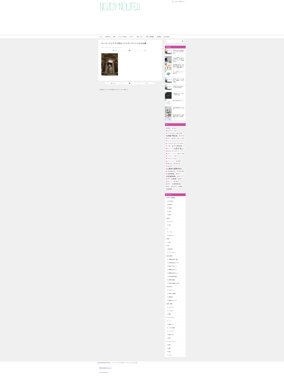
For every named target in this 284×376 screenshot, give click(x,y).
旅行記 (168, 218)
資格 (168, 238)
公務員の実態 (177, 163)
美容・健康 (169, 303)
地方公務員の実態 (172, 276)
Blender (175, 128)
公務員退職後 (170, 173)
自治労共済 (175, 186)
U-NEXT (168, 138)
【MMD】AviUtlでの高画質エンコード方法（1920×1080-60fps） (178, 52)
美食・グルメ (140, 36)
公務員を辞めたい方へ (173, 262)
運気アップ (171, 324)
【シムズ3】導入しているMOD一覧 (178, 72)
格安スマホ (171, 334)
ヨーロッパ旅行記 (122, 36)
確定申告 (170, 249)
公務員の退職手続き (174, 169)
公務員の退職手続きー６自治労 (178, 108)
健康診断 (179, 161)
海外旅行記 (177, 184)
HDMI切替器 (180, 133)
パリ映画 (168, 145)
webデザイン (171, 235)
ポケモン (132, 36)
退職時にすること (172, 269)
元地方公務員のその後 (173, 283)
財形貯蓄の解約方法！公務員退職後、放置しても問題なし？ (178, 116)
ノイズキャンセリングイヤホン (175, 143)
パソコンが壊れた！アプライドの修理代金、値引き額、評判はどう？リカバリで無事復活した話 (178, 59)
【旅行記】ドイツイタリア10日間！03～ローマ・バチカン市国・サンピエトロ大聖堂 (115, 89)
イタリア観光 (181, 138)
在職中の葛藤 (171, 279)
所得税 (168, 178)
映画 (169, 344)
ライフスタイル (170, 317)
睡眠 (169, 314)
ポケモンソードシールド (171, 153)
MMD (169, 214)
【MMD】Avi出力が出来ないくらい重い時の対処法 (178, 87)
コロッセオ (169, 140)
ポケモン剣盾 (181, 153)
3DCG (168, 128)
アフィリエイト (172, 252)
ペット (170, 320)
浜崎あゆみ (177, 181)
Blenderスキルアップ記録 (171, 130)
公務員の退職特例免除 (171, 171)
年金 (179, 176)
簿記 (114, 36)
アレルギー (171, 310)
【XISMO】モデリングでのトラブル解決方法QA (178, 94)
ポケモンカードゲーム (173, 151)
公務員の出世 (169, 163)
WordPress (107, 36)
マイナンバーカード (172, 158)
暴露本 (180, 178)
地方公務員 (166, 36)
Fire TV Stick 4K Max (171, 133)
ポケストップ (169, 148)
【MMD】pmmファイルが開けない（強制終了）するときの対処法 (178, 80)
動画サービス (179, 173)
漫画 (169, 348)
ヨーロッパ (171, 221)
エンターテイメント (171, 341)
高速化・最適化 (172, 293)
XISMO (174, 138)
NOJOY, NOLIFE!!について (178, 100)
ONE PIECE (172, 136)
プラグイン (171, 290)
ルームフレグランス (170, 161)
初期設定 (170, 297)
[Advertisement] (142, 24)
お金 (168, 245)
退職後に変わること (173, 273)
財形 (181, 186)
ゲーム (170, 355)
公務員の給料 (169, 166)
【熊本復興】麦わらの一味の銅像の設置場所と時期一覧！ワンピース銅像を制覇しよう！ (178, 66)
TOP (104, 362)
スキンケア (171, 307)
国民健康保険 (171, 176)
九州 (169, 225)
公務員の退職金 (181, 171)
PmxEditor (182, 135)
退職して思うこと (172, 266)
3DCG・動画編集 (150, 36)
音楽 (169, 351)
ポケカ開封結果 (178, 146)
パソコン (170, 232)
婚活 (169, 338)
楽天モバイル (169, 181)
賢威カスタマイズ (172, 300)
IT (167, 228)
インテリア (171, 331)
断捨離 (174, 178)
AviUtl (169, 211)
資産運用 (159, 36)
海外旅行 (168, 183)
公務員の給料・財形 (173, 259)
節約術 (168, 186)
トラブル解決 (171, 327)
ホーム (100, 36)
